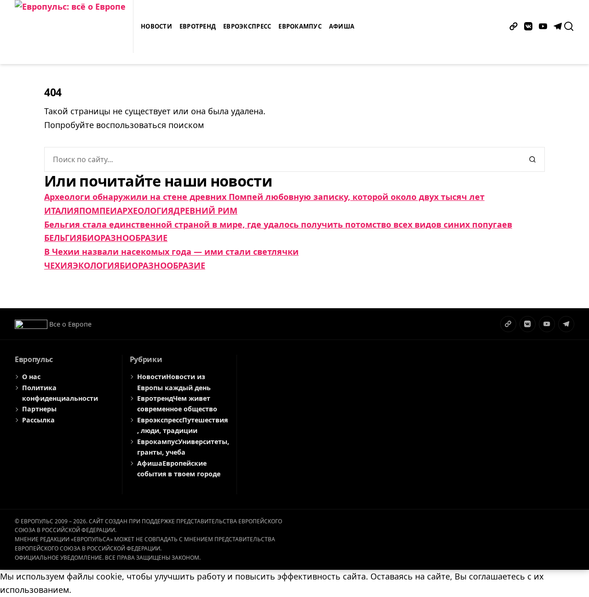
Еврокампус (300, 26)
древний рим (205, 210)
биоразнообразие (124, 237)
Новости (156, 26)
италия (61, 210)
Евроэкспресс (247, 26)
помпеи (98, 210)
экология (96, 265)
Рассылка (38, 420)
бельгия (63, 237)
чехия (58, 265)
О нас (31, 376)
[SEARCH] (568, 26)
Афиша (341, 26)
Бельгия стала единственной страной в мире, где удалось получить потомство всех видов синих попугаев (278, 224)
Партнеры (39, 408)
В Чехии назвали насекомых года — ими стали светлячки (171, 251)
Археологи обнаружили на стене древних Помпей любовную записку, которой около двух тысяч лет (264, 196)
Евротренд (197, 26)
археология (145, 210)
